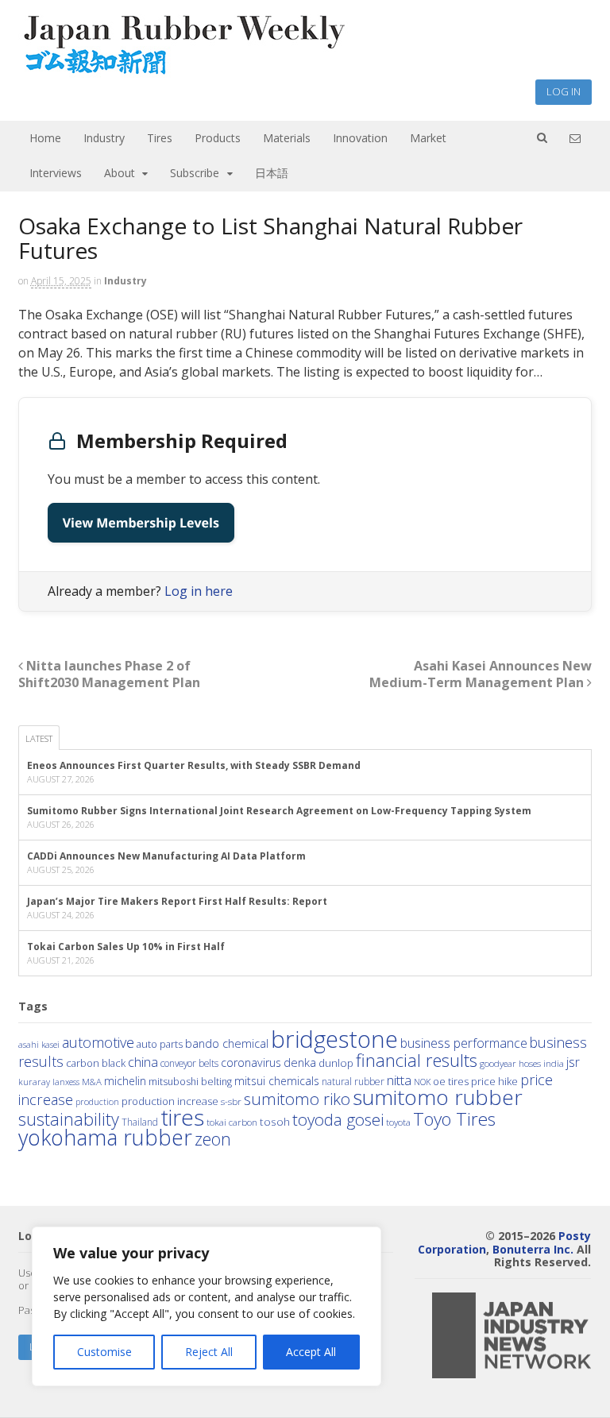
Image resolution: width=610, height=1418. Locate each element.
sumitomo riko (297, 1099)
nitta (399, 1080)
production (97, 1101)
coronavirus (251, 1062)
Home (45, 137)
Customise (104, 1351)
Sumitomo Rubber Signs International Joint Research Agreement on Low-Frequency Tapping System (279, 810)
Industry (104, 137)
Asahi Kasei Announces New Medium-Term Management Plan (480, 674)
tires (182, 1117)
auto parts (160, 1044)
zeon (213, 1138)
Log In (563, 91)
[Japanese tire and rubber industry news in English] (183, 71)
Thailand (140, 1121)
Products (218, 137)
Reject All (209, 1351)
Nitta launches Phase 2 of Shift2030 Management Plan (109, 674)
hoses (530, 1063)
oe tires (451, 1081)
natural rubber (353, 1081)
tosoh (275, 1121)
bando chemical (226, 1043)
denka (300, 1062)
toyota (398, 1122)
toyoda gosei (338, 1119)
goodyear (498, 1063)
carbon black (95, 1063)
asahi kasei (39, 1044)
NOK (422, 1082)
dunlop (336, 1062)
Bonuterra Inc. (532, 1249)
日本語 (271, 172)
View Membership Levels (141, 522)
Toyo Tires (454, 1119)
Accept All (311, 1351)
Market (428, 137)
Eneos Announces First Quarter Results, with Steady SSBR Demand (194, 765)
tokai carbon (232, 1121)
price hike (494, 1081)
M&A (92, 1082)
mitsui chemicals (276, 1080)
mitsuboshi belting (190, 1081)
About (119, 172)
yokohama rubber (105, 1137)
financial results (416, 1060)
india (553, 1063)
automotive (98, 1042)
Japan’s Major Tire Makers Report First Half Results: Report (177, 901)
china (143, 1062)
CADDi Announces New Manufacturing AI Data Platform (166, 856)
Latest (38, 738)
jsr (573, 1062)
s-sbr (231, 1101)
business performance (463, 1043)
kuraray (34, 1082)
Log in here (198, 591)
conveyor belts (189, 1063)
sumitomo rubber (438, 1097)
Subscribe (194, 172)
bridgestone (334, 1039)
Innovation (360, 137)
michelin (125, 1080)
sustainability (68, 1118)
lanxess (65, 1082)
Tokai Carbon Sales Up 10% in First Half (126, 946)
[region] (206, 1306)
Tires (159, 137)
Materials (287, 137)
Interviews (55, 172)
